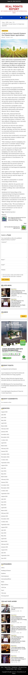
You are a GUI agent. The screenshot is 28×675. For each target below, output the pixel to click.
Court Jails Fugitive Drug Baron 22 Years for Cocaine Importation (18, 649)
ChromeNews (20, 672)
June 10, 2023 (10, 37)
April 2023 (3, 507)
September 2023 (5, 493)
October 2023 (4, 490)
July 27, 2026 (14, 652)
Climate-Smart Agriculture (10, 212)
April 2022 (3, 538)
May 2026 (3, 420)
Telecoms (3, 593)
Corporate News (10, 669)
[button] (1, 17)
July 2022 (3, 530)
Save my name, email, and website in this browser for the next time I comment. (13, 275)
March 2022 (4, 541)
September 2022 (5, 524)
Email (3, 264)
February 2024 (5, 479)
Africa (2, 567)
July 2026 (3, 414)
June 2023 (3, 502)
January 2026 (4, 431)
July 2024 (3, 468)
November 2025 (5, 437)
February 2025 (5, 448)
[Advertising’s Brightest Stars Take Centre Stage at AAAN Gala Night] (5, 658)
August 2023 (4, 496)
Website (3, 269)
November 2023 (5, 488)
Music (2, 581)
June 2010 (3, 558)
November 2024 (5, 457)
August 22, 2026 (15, 296)
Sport (2, 590)
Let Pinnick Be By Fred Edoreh (9, 369)
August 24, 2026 (15, 611)
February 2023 (5, 513)
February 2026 (5, 428)
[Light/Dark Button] (21, 17)
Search (4, 312)
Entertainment (5, 576)
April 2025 (3, 443)
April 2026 (3, 423)
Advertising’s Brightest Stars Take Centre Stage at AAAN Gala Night (18, 659)
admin (4, 37)
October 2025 (4, 440)
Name (3, 259)
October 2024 (4, 459)
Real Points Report (14, 8)
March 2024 (4, 476)
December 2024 (5, 454)
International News (6, 579)
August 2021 (4, 550)
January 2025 (4, 451)
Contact (19, 669)
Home (2, 667)
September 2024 (5, 462)
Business (3, 573)
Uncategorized (5, 596)
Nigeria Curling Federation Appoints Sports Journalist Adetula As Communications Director (19, 629)
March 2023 (4, 510)
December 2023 (5, 485)
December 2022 (5, 519)
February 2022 (5, 544)
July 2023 (3, 499)
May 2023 (3, 504)
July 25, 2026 (14, 662)
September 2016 (5, 555)
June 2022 (3, 533)
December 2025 (5, 434)
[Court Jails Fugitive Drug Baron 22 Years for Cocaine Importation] (5, 648)
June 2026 (3, 417)
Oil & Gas (3, 587)
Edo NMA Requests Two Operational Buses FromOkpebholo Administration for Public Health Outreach (18, 303)
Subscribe (26, 17)
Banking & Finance (6, 570)
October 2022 (4, 521)
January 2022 (4, 547)
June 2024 (3, 471)
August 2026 (4, 412)
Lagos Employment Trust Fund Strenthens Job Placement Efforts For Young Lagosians (19, 293)
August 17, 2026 (15, 632)
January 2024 (4, 482)
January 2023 (4, 516)
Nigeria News (5, 30)
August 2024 (4, 465)
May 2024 (3, 474)
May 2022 (3, 535)
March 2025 (4, 445)
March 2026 (4, 426)
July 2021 (3, 552)
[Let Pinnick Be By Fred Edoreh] (5, 608)
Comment (4, 242)
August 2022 (4, 527)
